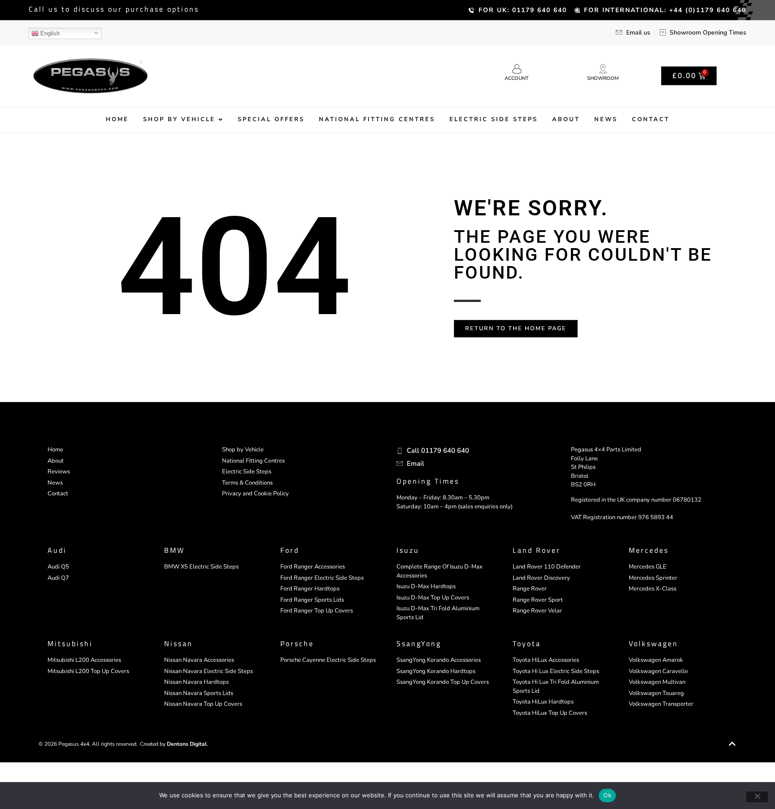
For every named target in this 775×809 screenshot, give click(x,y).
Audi (57, 550)
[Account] (516, 68)
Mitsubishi (70, 643)
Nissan (178, 643)
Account (517, 78)
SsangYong (418, 643)
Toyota (527, 643)
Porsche (297, 643)
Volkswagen (653, 643)
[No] (757, 797)
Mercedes (649, 550)
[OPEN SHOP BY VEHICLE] (220, 119)
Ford (289, 550)
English (49, 33)
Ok (607, 795)
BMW (174, 550)
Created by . (174, 744)
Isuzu (407, 550)
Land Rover (537, 550)
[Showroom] (603, 68)
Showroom (602, 78)
